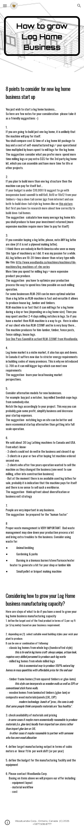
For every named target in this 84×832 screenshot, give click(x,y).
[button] (5, 5)
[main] (42, 36)
